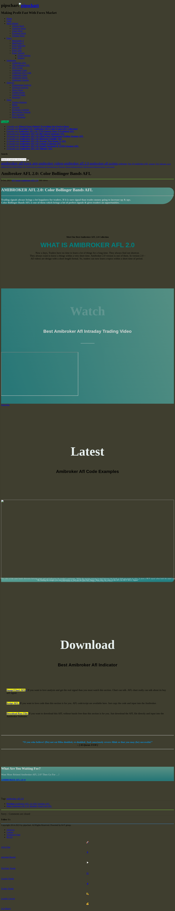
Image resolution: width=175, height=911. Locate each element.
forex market (110, 167)
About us (10, 830)
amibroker (122, 164)
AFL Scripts (17, 68)
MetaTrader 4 (18, 41)
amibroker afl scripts (104, 163)
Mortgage (62, 167)
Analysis (10, 82)
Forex (9, 38)
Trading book (30, 167)
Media (15, 105)
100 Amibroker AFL (21, 65)
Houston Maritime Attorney (74, 167)
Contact (10, 832)
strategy (152, 164)
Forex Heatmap (18, 117)
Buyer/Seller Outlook (21, 112)
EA (157, 164)
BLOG (10, 837)
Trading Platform (19, 102)
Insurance (16, 97)
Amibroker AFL (19, 63)
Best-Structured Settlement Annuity (95, 167)
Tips (24, 167)
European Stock (19, 33)
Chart (9, 21)
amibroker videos (50, 163)
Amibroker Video (19, 75)
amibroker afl (12, 163)
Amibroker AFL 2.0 (29, 180)
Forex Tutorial (18, 53)
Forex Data (17, 50)
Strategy (21, 58)
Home (9, 18)
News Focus (17, 90)
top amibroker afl (40, 167)
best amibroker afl (52, 167)
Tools (9, 100)
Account (15, 107)
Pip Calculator (18, 114)
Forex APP (17, 48)
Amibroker (11, 60)
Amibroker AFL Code (21, 73)
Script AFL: (13, 703)
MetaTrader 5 (18, 43)
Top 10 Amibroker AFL (138, 164)
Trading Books (18, 92)
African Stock (18, 26)
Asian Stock (17, 31)
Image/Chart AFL (16, 690)
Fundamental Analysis (21, 85)
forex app (31, 163)
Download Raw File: (17, 713)
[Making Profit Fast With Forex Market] (29, 5)
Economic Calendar (20, 110)
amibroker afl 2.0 (76, 163)
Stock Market (12, 23)
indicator (162, 164)
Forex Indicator (18, 45)
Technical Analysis (20, 87)
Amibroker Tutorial (20, 80)
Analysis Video (18, 95)
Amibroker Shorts (19, 78)
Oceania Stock (18, 36)
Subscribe (5, 405)
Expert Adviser (24, 55)
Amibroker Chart (19, 70)
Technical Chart (13, 835)
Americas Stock (19, 28)
